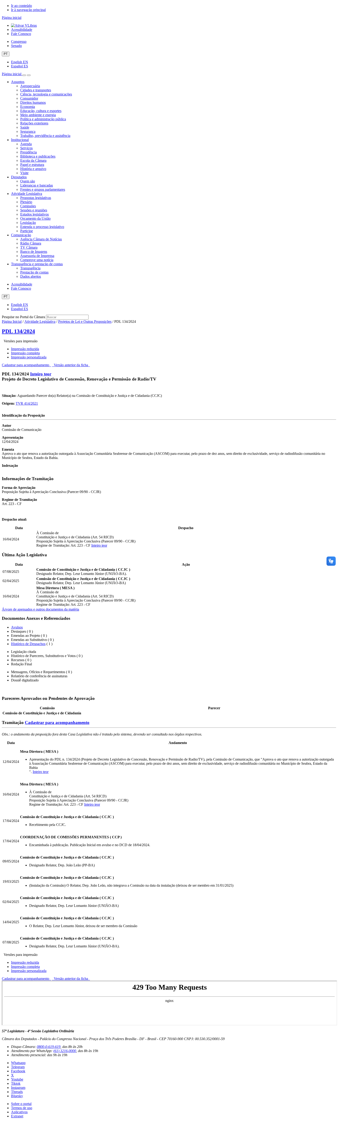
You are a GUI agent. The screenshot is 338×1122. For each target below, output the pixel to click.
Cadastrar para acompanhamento (26, 365)
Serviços (26, 148)
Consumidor (29, 98)
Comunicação (21, 235)
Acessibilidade (21, 30)
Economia (27, 107)
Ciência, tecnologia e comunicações (46, 94)
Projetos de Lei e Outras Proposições (85, 321)
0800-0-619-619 (48, 1047)
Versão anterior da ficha (71, 365)
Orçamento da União (35, 218)
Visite (24, 173)
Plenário (26, 202)
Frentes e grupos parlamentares (42, 189)
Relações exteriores (34, 123)
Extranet (17, 1116)
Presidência (28, 152)
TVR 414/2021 (27, 403)
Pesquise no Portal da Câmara (23, 317)
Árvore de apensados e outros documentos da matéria (40, 609)
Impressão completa (25, 353)
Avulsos (17, 627)
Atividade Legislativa (26, 194)
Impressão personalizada (28, 357)
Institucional (20, 140)
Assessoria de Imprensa (37, 256)
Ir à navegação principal (28, 10)
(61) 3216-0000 (64, 1051)
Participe (26, 231)
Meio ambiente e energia (38, 115)
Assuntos (17, 82)
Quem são (27, 181)
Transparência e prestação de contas (37, 264)
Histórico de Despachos (28, 644)
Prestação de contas (34, 272)
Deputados (19, 177)
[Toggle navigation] (24, 75)
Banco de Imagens (33, 252)
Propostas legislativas (35, 198)
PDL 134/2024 (18, 331)
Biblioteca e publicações (37, 156)
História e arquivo (33, 169)
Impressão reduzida (25, 349)
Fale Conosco (21, 34)
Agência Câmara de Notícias (41, 239)
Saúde (24, 127)
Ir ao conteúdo (21, 6)
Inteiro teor (40, 374)
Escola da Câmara (33, 160)
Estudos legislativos (34, 214)
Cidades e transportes (35, 90)
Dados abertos (30, 276)
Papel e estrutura (32, 165)
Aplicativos (19, 1112)
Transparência (30, 268)
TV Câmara (28, 247)
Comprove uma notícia (36, 260)
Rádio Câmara (30, 243)
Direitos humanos (33, 102)
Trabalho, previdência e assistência (45, 136)
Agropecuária (30, 86)
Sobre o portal (21, 1104)
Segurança (27, 131)
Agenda (26, 144)
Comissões (28, 206)
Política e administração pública (43, 119)
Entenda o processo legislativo (42, 227)
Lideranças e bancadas (36, 185)
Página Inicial (12, 321)
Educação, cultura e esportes (40, 111)
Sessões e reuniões (33, 210)
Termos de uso (21, 1108)
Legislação (28, 223)
